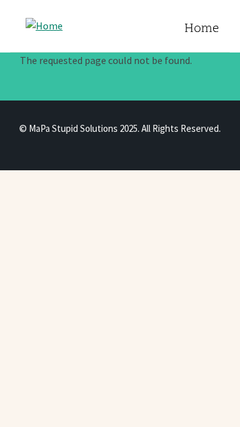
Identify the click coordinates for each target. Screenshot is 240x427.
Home (201, 29)
